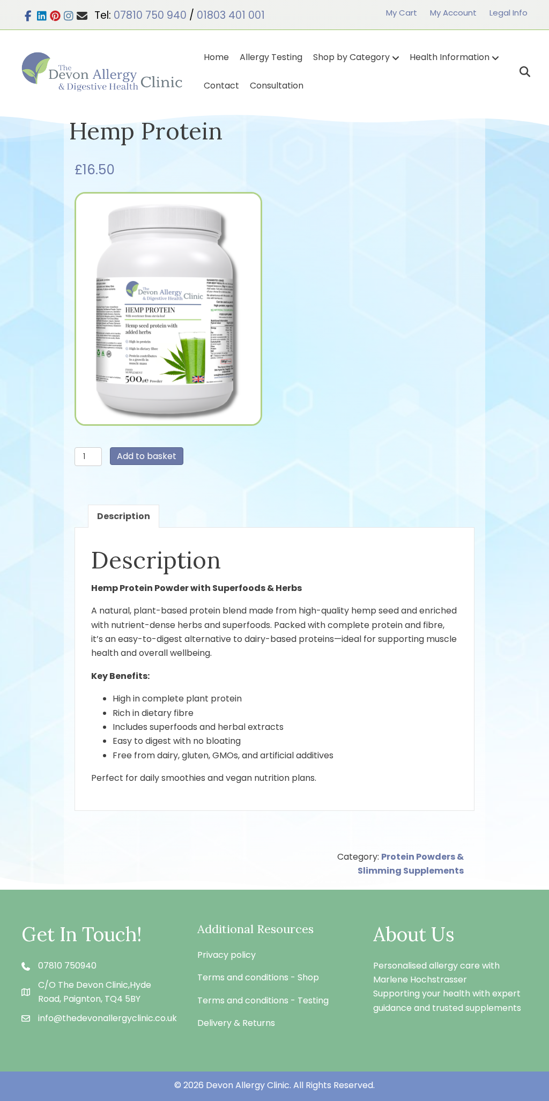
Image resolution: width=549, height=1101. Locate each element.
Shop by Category (351, 57)
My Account (453, 12)
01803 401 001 (231, 15)
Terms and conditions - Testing (263, 1000)
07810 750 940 (150, 15)
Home (216, 57)
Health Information (449, 57)
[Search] (521, 72)
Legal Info (508, 12)
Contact (221, 85)
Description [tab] (123, 516)
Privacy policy (226, 955)
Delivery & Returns (236, 1023)
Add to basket (146, 456)
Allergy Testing (271, 57)
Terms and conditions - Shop (258, 977)
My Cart (401, 12)
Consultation (276, 85)
